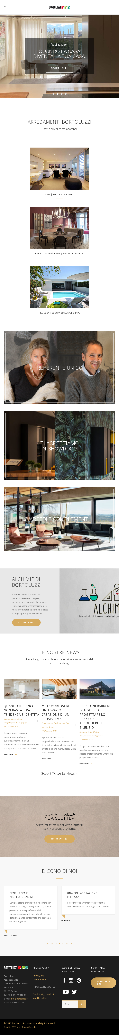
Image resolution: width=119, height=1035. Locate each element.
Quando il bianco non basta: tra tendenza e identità (21, 710)
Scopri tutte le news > (59, 773)
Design (6, 718)
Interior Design (17, 718)
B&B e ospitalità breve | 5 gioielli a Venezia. (59, 253)
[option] (30, 904)
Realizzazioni (21, 722)
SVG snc (16, 1026)
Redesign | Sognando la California (59, 312)
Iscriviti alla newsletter (59, 816)
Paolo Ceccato (29, 1026)
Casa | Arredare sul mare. (59, 194)
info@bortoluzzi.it (19, 998)
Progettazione (9, 722)
